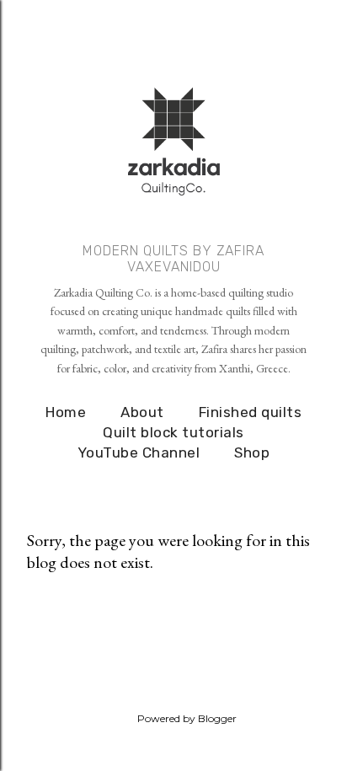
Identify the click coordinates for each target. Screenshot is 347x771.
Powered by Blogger (187, 718)
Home (65, 412)
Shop (252, 452)
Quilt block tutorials (173, 432)
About (142, 412)
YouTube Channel (138, 452)
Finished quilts (250, 412)
